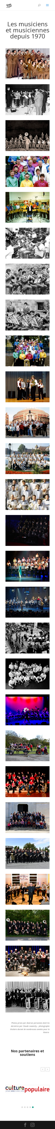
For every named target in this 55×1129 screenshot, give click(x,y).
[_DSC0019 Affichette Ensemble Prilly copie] (27, 796)
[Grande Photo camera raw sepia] (27, 150)
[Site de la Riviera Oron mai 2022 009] (27, 940)
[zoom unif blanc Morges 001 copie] (27, 509)
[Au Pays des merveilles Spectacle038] (27, 581)
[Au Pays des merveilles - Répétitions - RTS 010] (27, 652)
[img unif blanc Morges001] (27, 473)
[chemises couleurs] (27, 365)
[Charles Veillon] (27, 114)
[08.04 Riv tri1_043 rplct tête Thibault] (27, 688)
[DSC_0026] (27, 832)
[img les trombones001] (27, 258)
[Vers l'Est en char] (27, 760)
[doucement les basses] (27, 329)
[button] (48, 1069)
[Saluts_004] (27, 617)
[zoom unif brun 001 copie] (27, 78)
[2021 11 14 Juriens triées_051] (27, 904)
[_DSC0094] (27, 545)
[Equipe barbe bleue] (27, 976)
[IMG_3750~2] (27, 1011)
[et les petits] (27, 294)
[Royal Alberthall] (27, 437)
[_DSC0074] (27, 868)
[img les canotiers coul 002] (27, 401)
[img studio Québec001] (27, 222)
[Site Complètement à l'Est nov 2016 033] (27, 724)
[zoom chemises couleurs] (27, 186)
